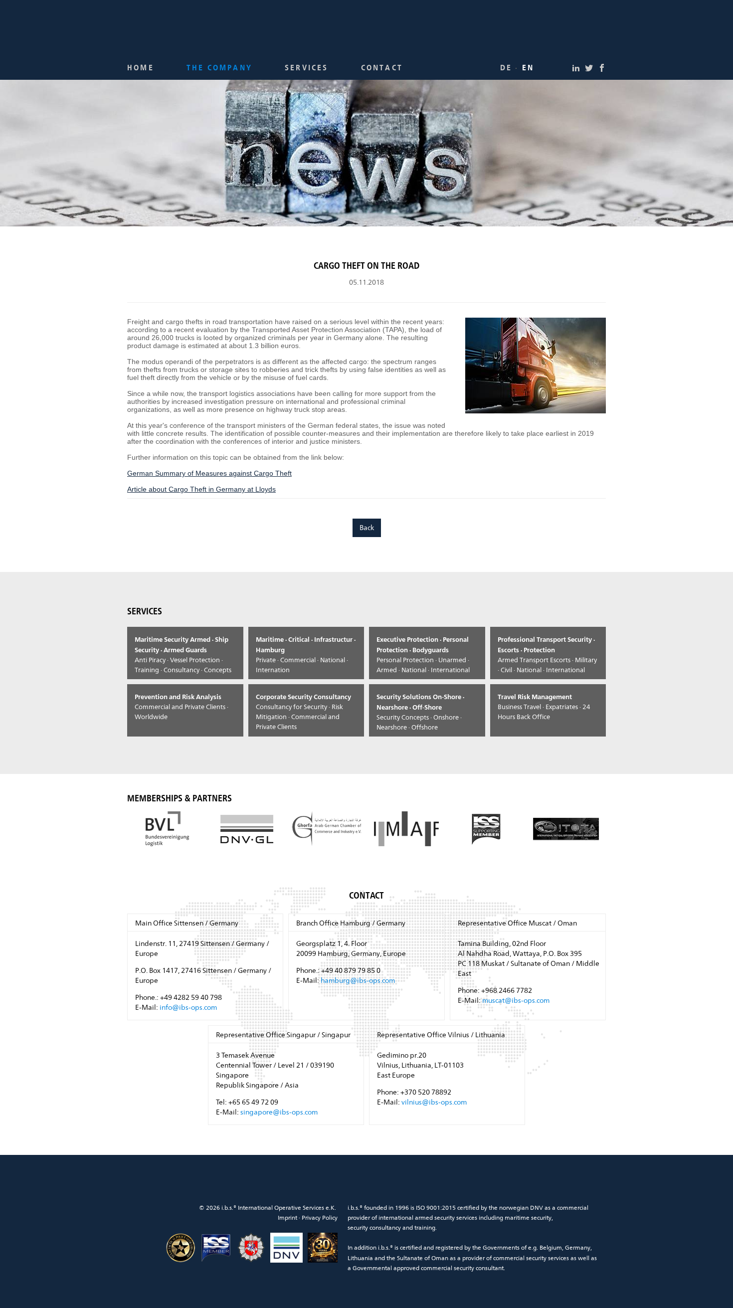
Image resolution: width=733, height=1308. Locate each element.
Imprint (287, 1217)
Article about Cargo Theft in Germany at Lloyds (201, 489)
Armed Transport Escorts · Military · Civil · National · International (547, 654)
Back (367, 528)
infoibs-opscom (188, 1007)
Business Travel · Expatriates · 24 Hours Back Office (544, 707)
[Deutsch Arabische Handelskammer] (327, 828)
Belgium (551, 1247)
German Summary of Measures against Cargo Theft (209, 473)
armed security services (446, 1217)
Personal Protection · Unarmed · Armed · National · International (423, 654)
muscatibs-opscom (516, 1000)
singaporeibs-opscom (279, 1112)
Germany (577, 1247)
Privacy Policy (320, 1217)
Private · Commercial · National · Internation (306, 654)
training (424, 1227)
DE (506, 68)
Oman (439, 1258)
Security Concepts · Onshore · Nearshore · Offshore (420, 712)
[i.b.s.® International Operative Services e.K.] (366, 31)
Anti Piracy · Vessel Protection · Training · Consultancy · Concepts (183, 654)
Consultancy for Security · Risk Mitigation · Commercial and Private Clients (303, 712)
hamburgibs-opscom (358, 980)
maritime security (528, 1217)
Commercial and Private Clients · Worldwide (181, 707)
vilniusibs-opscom (434, 1102)
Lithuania (360, 1258)
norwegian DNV (521, 1207)
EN (528, 68)
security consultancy (374, 1227)
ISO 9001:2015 (436, 1207)
